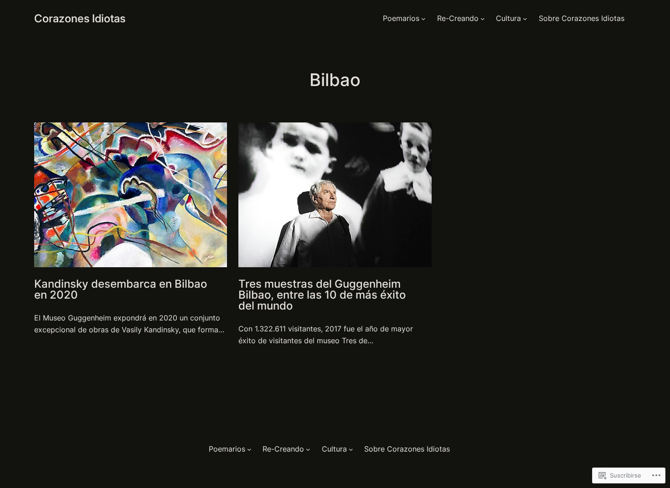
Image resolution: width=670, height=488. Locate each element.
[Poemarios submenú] (423, 18)
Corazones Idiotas (79, 18)
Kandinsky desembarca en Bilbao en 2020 (120, 289)
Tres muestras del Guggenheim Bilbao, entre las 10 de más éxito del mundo (322, 295)
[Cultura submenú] (525, 18)
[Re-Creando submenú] (482, 18)
